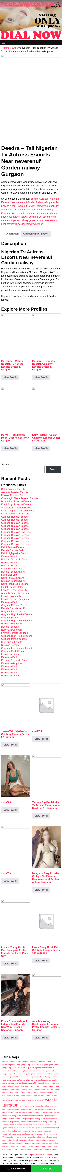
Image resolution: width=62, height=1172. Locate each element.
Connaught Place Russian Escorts (19, 498)
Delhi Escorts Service (12, 568)
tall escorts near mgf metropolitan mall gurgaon (28, 1137)
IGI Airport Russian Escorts (15, 513)
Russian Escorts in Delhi (14, 559)
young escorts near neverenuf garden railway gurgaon (32, 1146)
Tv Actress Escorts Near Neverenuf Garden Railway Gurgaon (30, 209)
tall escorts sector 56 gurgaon (20, 1143)
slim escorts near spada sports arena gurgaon (26, 1134)
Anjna (31, 1155)
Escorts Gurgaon (39, 199)
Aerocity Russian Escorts (14, 492)
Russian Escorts (10, 565)
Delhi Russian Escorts (13, 489)
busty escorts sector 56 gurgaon (31, 1100)
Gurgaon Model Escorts (13, 651)
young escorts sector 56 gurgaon (46, 1149)
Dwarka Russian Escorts (14, 495)
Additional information (35, 233)
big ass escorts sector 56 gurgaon (21, 1068)
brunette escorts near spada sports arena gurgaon (27, 1089)
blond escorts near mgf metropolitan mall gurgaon (34, 1077)
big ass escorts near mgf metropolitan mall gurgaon (21, 1061)
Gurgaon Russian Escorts (15, 516)
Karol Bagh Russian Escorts (16, 504)
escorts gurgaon (26, 213)
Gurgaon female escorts (14, 611)
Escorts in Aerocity (11, 596)
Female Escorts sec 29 (13, 608)
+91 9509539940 (15, 1168)
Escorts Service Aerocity (14, 590)
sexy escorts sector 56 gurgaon (30, 1128)
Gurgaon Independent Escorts (17, 648)
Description (12, 233)
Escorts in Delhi (9, 556)
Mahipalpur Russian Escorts (16, 501)
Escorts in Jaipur (10, 654)
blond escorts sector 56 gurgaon (31, 1083)
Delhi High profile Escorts (14, 553)
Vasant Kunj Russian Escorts (16, 507)
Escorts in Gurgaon (11, 623)
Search (5, 464)
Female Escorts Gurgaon (14, 633)
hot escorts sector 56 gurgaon (30, 1112)
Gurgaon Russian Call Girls (16, 532)
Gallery (16, 48)
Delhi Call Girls (9, 574)
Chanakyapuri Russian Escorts (17, 510)
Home (6, 48)
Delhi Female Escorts (12, 547)
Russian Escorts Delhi (13, 571)
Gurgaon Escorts (10, 617)
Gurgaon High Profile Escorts (16, 614)
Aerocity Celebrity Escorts (15, 593)
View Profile (10, 377)
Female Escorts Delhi (12, 550)
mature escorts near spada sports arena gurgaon (27, 1119)
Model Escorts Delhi (12, 587)
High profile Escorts (11, 642)
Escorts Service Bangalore (15, 599)
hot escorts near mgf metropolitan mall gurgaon (36, 1106)
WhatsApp (46, 1168)
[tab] (12, 234)
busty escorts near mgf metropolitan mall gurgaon (34, 1092)
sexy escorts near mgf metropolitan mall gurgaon (34, 1122)
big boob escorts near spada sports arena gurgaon (27, 1074)
